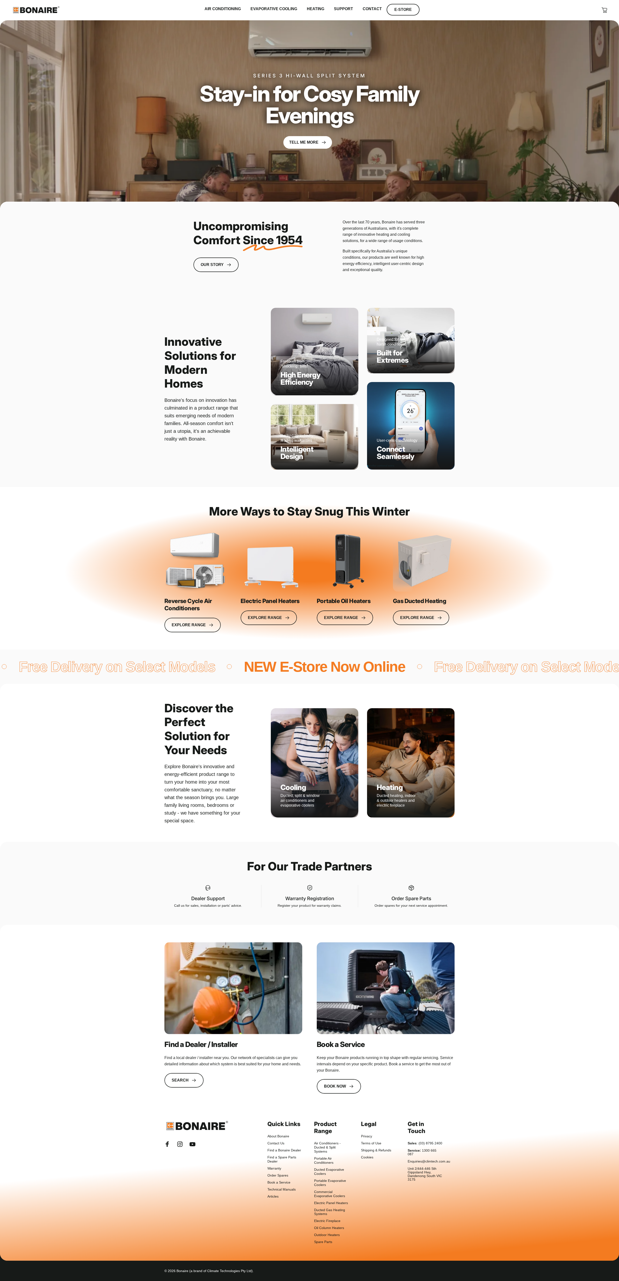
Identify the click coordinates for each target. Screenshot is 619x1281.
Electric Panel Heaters (331, 1203)
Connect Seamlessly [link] (395, 453)
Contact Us (275, 1143)
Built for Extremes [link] (392, 356)
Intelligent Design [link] (296, 453)
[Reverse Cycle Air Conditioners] (195, 561)
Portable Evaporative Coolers (330, 1183)
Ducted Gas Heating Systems (329, 1212)
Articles (273, 1196)
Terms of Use (371, 1143)
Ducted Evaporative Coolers (329, 1172)
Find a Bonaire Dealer (284, 1150)
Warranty (274, 1168)
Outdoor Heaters (327, 1235)
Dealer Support (208, 898)
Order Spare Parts (411, 898)
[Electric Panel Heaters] (271, 561)
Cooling (293, 787)
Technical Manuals (281, 1189)
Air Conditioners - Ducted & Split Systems (327, 1147)
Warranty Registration (309, 898)
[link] (233, 988)
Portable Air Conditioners (323, 1160)
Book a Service (278, 1182)
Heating (390, 787)
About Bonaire (278, 1136)
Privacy (366, 1136)
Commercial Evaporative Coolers (329, 1194)
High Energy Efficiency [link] (300, 378)
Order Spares (277, 1175)
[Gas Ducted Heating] (424, 561)
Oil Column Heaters (329, 1228)
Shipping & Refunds (376, 1150)
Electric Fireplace (327, 1221)
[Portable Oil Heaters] (347, 561)
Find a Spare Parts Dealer (281, 1159)
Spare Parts (323, 1242)
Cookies (367, 1157)
